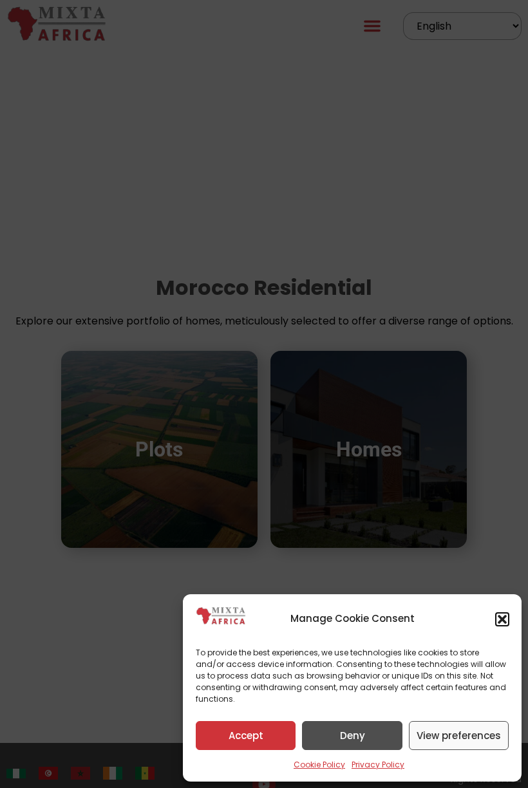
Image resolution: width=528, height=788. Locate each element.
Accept (246, 735)
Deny (352, 735)
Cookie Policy (319, 764)
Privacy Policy (378, 764)
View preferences (459, 735)
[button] (502, 619)
